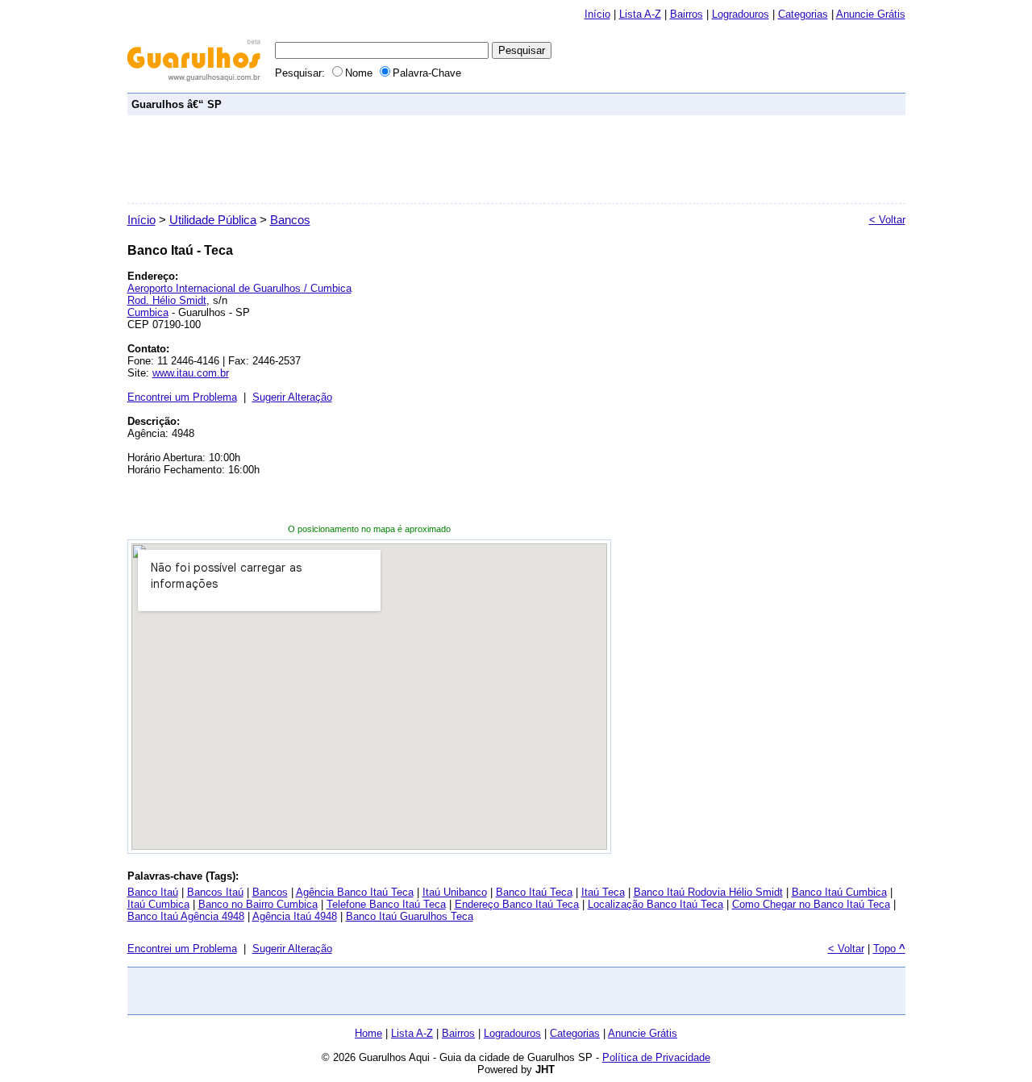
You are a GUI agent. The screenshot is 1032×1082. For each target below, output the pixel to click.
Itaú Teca (603, 892)
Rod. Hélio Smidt (166, 300)
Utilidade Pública (212, 220)
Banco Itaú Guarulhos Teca (409, 916)
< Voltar (887, 220)
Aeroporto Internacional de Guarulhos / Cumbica (239, 288)
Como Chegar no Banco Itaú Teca (811, 904)
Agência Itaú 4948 (294, 916)
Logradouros (740, 14)
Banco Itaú (152, 892)
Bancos (290, 220)
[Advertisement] (607, 104)
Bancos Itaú (215, 892)
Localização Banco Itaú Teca (655, 904)
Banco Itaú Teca (534, 892)
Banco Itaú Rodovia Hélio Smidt (708, 892)
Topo (889, 949)
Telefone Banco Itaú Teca (386, 904)
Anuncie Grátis (642, 1033)
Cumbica (148, 312)
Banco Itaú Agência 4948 (185, 916)
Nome (360, 73)
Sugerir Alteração (292, 397)
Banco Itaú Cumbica (839, 892)
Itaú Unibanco (454, 892)
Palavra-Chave (427, 73)
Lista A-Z (640, 14)
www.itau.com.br (190, 373)
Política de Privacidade (656, 1057)
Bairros (686, 14)
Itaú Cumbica (158, 904)
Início (597, 14)
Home (368, 1033)
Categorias (803, 14)
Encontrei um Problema (182, 397)
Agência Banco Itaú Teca (355, 892)
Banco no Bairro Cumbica (258, 904)
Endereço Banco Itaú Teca (517, 904)
